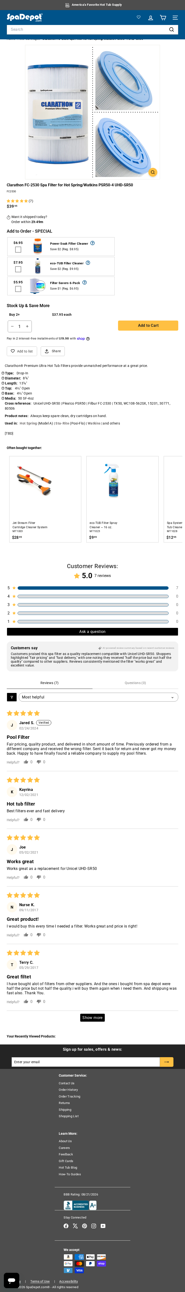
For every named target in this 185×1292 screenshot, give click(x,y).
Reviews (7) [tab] (49, 683)
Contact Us (67, 1083)
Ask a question (92, 631)
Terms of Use (40, 1281)
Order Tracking (69, 1096)
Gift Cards (66, 1161)
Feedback (66, 1154)
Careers (64, 1148)
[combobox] (92, 29)
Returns (64, 1103)
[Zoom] (152, 172)
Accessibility (68, 1281)
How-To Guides (70, 1174)
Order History (68, 1090)
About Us (65, 1141)
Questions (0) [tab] (135, 683)
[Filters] (12, 697)
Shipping (65, 1109)
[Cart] (162, 18)
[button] (18, 201)
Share (56, 351)
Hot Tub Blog (68, 1167)
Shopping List (69, 1116)
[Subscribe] (166, 1062)
